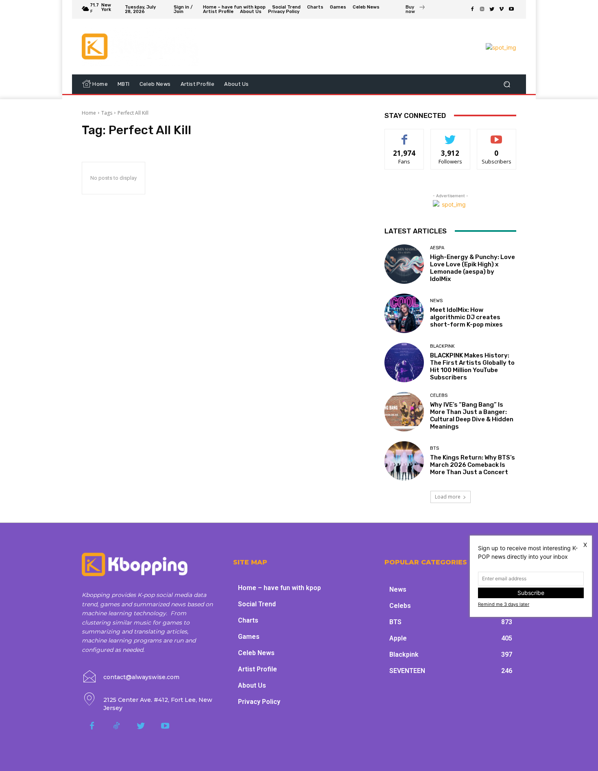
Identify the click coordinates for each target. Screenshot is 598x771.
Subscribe (496, 135)
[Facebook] (472, 9)
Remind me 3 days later (503, 604)
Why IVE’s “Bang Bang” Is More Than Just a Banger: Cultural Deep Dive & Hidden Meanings (471, 415)
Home (89, 112)
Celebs (438, 395)
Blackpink (442, 346)
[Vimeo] (501, 9)
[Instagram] (482, 9)
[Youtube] (511, 9)
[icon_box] (415, 10)
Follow (450, 135)
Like (404, 135)
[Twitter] (492, 9)
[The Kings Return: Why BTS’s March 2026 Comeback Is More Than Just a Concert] (404, 461)
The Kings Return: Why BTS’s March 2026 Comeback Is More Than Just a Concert (472, 465)
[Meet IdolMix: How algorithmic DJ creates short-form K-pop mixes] (404, 313)
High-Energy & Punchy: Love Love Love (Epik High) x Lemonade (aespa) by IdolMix (472, 268)
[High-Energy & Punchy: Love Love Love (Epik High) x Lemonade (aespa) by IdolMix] (404, 264)
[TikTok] (116, 726)
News (436, 300)
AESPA (437, 248)
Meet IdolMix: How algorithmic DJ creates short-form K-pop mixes (466, 317)
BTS (434, 448)
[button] (506, 84)
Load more (448, 496)
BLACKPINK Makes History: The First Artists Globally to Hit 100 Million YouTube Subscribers (472, 366)
